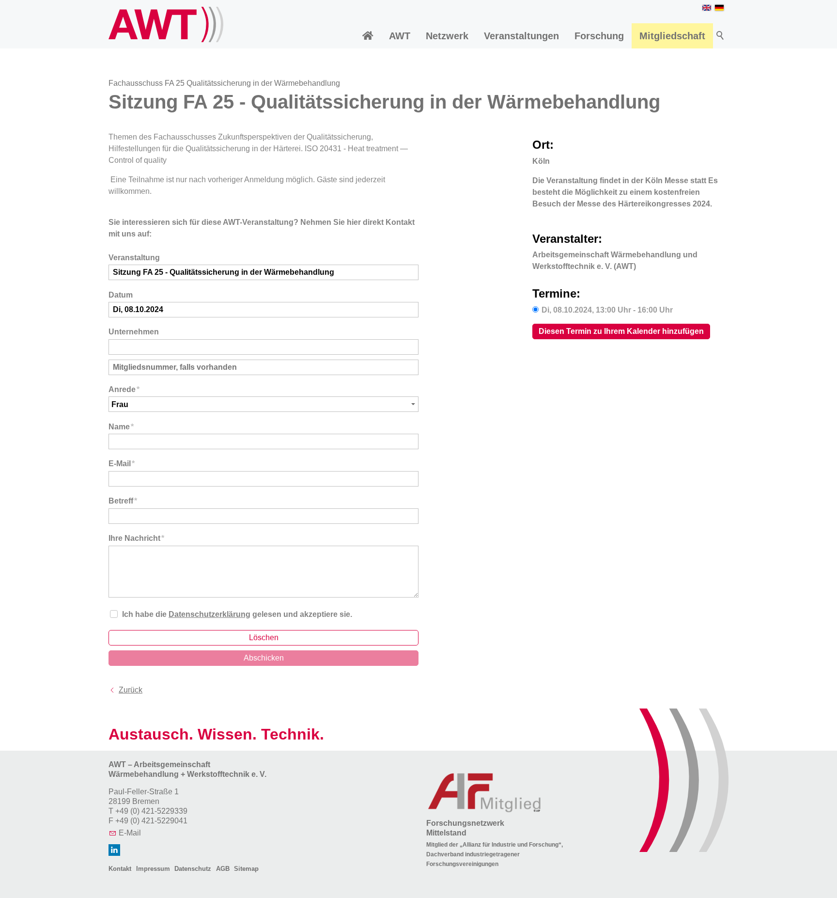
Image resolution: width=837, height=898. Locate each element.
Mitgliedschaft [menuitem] (672, 36)
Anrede (124, 389)
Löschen (264, 637)
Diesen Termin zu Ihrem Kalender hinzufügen (621, 331)
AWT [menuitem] (399, 36)
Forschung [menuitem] (599, 36)
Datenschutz (192, 868)
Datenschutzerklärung (209, 614)
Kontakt (119, 868)
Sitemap (246, 868)
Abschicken (264, 658)
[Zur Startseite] (165, 24)
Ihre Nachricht (136, 538)
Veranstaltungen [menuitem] (521, 36)
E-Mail (121, 463)
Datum (120, 295)
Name (121, 427)
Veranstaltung (134, 257)
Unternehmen (133, 332)
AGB (223, 868)
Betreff (122, 501)
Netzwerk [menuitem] (447, 36)
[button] (114, 850)
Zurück (130, 690)
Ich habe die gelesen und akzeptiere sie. (237, 614)
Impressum (153, 868)
